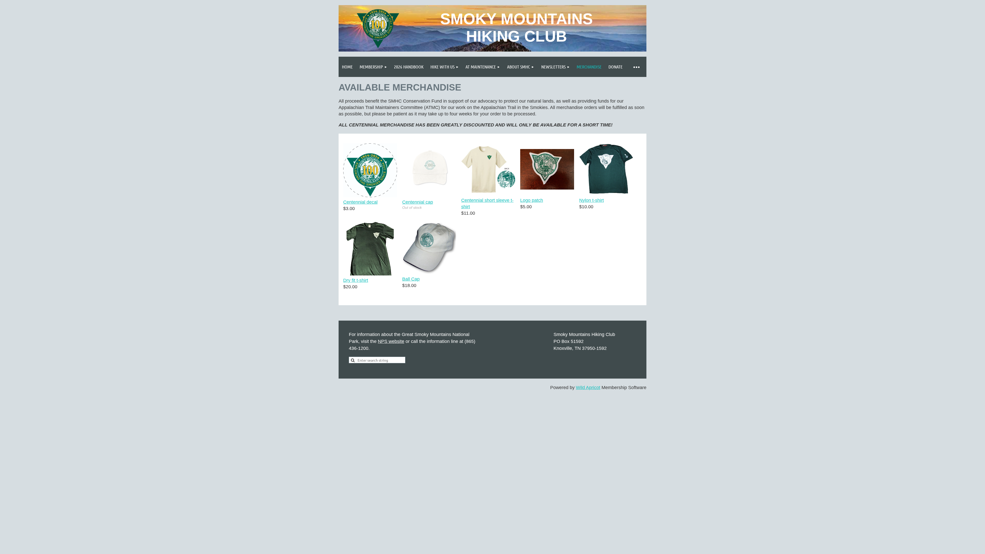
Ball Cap (411, 279)
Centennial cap (417, 202)
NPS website (391, 341)
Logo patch (531, 200)
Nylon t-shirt (591, 200)
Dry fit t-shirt (355, 280)
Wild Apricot (588, 387)
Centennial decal (360, 202)
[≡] (636, 67)
